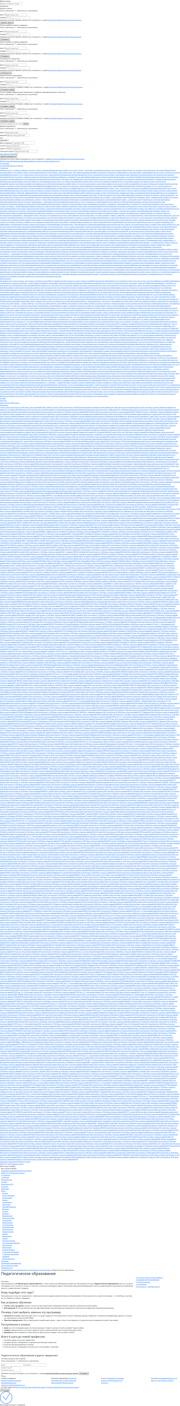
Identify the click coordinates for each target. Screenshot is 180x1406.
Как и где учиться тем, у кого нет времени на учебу (148, 281)
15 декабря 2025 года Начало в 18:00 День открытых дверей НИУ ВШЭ (45, 1076)
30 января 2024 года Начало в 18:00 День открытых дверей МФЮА (93, 706)
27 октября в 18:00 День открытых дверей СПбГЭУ (73, 547)
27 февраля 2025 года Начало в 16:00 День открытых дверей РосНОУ (97, 981)
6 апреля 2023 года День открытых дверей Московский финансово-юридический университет (123, 450)
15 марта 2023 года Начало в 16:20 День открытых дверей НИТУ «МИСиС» (115, 412)
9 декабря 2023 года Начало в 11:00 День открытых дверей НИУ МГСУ (63, 638)
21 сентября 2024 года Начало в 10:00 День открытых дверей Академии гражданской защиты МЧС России (67, 884)
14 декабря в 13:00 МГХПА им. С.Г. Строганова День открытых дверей (79, 649)
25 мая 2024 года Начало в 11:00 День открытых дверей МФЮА (91, 834)
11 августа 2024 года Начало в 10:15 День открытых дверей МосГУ (103, 875)
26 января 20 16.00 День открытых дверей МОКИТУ (64, 690)
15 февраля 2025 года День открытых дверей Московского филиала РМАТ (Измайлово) (35, 972)
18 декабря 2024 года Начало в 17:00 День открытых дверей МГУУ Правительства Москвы (63, 949)
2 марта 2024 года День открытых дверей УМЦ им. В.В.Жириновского (123, 742)
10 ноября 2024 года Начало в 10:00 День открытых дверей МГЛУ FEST (64, 916)
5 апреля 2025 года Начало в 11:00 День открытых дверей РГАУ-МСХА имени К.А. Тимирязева (109, 995)
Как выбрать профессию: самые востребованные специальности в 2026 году (101, 362)
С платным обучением (10, 1254)
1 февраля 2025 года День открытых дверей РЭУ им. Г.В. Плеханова (134, 963)
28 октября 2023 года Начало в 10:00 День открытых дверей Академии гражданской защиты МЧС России (107, 550)
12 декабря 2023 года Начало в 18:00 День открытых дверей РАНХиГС (79, 647)
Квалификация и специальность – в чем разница (64, 319)
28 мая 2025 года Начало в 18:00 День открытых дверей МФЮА (126, 1019)
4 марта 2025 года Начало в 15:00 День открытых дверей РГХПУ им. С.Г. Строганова (47, 983)
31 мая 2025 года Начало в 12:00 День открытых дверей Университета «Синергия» (119, 1022)
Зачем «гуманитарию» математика (45, 306)
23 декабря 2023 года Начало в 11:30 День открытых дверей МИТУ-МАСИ (99, 672)
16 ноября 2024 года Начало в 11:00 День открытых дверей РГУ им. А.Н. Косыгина (91, 925)
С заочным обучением (10, 1252)
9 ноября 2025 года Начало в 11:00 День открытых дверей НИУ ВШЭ (132, 1053)
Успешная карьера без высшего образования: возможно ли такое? (132, 364)
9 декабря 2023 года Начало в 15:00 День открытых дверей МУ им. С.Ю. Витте (31, 640)
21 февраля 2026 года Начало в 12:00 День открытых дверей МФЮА (28, 1096)
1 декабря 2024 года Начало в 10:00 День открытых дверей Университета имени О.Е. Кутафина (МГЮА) (50, 934)
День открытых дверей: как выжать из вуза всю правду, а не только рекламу (137, 297)
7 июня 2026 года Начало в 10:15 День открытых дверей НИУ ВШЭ (60, 1135)
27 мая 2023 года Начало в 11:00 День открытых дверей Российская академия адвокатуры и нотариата (114, 473)
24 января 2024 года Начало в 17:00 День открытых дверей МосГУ (37, 687)
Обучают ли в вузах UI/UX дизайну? (122, 360)
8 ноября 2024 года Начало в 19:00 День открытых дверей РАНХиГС (38, 913)
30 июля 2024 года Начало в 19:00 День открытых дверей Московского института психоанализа (106, 873)
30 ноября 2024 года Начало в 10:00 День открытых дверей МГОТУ (117, 931)
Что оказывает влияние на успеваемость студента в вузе (135, 236)
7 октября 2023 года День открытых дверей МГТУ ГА (138, 520)
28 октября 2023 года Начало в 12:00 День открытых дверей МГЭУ (152, 552)
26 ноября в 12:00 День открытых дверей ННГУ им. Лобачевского (41, 611)
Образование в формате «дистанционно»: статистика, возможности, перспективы (83, 236)
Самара (5, 1211)
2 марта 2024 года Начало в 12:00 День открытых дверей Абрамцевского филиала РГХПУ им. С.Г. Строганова (103, 744)
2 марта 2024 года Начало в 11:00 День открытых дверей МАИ (41, 744)
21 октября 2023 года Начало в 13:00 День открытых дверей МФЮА (62, 541)
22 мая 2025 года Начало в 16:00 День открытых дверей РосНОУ (113, 1015)
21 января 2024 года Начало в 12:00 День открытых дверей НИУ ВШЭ (57, 683)
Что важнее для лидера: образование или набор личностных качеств (87, 220)
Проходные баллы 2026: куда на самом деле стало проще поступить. (42, 297)
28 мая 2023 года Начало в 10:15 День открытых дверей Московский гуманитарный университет (83, 475)
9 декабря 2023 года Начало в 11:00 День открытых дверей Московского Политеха (70, 635)
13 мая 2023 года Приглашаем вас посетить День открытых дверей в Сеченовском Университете (50, 471)
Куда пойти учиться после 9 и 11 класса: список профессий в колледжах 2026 (106, 389)
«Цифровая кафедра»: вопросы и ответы (35, 206)
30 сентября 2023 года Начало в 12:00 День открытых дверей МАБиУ (94, 520)
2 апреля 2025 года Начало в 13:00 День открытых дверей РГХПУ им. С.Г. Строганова (63, 992)
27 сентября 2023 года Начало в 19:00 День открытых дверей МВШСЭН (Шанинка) (72, 516)
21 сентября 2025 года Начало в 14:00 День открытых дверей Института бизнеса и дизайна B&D (108, 1040)
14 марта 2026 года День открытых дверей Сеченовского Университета (95, 1101)
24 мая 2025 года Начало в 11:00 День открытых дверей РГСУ (31, 1017)
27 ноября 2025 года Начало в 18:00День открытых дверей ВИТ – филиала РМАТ (73, 1062)
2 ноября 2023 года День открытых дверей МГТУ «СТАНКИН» (148, 556)
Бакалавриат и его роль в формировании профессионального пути (91, 270)
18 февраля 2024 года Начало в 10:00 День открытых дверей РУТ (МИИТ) (77, 733)
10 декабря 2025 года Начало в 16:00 (140, 1069)
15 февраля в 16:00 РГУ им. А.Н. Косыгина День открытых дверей (70, 719)
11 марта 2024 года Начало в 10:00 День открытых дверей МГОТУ (91, 746)
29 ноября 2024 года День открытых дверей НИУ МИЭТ (152, 929)
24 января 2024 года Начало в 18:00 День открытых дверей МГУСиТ (85, 687)
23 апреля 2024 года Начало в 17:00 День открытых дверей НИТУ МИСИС (51, 807)
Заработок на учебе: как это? (112, 202)
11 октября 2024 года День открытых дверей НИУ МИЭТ (121, 895)
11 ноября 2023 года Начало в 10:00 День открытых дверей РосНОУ (86, 563)
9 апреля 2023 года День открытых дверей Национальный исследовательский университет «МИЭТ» (78, 455)
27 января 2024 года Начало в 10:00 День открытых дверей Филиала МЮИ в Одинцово (105, 692)
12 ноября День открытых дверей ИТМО (52, 577)
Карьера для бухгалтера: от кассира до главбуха (151, 326)
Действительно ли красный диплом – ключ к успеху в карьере (59, 227)
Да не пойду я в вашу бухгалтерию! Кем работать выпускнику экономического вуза (105, 315)
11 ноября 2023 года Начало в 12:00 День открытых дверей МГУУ (46, 570)
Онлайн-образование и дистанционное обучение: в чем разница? (44, 234)
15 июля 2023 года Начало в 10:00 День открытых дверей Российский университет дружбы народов (90, 498)
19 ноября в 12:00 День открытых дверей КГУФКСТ (92, 597)
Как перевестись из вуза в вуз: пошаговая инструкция (41, 276)
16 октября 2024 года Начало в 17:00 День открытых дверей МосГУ (52, 900)
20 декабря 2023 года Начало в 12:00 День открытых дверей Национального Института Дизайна (84, 665)
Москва (5, 1193)
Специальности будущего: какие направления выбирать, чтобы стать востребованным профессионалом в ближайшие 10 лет (63, 349)
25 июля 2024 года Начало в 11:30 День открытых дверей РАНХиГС (69, 870)
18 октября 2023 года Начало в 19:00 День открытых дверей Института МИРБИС (81, 536)
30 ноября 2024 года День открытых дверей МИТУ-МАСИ (72, 931)
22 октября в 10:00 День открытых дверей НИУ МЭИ (131, 543)
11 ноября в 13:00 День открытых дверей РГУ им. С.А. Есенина (150, 570)
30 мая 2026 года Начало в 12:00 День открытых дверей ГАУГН (155, 1130)
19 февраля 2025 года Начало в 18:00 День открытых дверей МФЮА (136, 974)
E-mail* (2, 146)
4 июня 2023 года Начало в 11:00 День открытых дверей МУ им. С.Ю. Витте (117, 480)
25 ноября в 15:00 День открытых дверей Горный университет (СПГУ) (101, 606)
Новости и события (16, 166)
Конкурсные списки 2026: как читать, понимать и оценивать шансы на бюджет (55, 380)
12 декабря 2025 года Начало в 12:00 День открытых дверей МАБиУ (113, 1071)
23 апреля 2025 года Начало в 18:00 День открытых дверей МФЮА (130, 1006)
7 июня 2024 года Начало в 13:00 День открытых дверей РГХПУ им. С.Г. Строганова (35, 846)
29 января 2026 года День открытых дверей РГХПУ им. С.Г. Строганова (36, 1089)
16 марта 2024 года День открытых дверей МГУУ (27, 751)
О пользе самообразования (19, 247)
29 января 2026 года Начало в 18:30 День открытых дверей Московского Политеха (92, 1089)
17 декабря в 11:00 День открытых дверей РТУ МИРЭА (157, 660)
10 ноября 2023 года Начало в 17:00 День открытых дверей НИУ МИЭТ (35, 563)
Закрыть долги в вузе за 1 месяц (55, 274)
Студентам (4, 168)
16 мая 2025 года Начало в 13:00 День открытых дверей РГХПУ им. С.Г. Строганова (81, 1010)
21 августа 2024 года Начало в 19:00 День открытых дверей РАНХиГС (56, 879)
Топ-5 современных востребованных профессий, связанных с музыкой (91, 328)
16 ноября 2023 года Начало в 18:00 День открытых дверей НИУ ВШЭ (30, 584)
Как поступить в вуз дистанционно (153, 308)
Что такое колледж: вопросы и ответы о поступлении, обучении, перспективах (74, 333)
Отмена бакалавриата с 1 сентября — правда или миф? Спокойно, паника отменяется (61, 383)
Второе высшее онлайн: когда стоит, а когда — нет (69, 170)
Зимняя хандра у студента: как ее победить (43, 238)
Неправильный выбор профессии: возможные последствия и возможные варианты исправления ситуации (78, 346)
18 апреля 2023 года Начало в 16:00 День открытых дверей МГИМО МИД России (138, 459)
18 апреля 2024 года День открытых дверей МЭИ (98, 798)
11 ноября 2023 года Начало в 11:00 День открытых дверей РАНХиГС (119, 568)
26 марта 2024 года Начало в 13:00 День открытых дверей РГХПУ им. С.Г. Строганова (59, 766)
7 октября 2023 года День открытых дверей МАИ (39, 523)
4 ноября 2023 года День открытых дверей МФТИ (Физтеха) (94, 559)
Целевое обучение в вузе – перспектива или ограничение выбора (78, 224)
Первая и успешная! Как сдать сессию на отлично (65, 211)
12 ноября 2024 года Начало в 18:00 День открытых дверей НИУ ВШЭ (149, 918)
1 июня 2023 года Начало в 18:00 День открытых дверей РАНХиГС (48, 477)
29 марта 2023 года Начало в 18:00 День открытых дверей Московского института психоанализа (100, 437)
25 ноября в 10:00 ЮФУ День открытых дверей (108, 604)
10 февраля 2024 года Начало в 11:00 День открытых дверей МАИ (124, 715)
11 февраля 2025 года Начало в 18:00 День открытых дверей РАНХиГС (57, 970)
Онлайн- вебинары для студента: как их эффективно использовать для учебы (90, 245)
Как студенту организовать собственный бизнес (43, 252)
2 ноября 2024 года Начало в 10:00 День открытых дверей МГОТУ (65, 911)
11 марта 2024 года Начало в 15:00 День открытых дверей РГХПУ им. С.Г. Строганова (146, 746)
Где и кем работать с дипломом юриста (94, 360)
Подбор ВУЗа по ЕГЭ (115, 1381)
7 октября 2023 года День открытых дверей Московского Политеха (81, 523)
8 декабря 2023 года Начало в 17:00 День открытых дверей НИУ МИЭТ (73, 633)
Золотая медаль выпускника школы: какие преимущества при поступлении (64, 337)
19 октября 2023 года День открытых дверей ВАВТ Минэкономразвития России (140, 536)
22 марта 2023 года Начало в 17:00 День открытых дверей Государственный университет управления (126, 423)
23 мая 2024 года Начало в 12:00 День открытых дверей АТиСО (74, 832)
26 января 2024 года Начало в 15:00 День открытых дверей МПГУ (107, 690)
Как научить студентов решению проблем (66, 249)
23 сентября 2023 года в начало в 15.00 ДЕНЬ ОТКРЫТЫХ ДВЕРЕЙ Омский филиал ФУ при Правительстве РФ (97, 507)
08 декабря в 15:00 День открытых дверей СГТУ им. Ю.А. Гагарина (123, 633)
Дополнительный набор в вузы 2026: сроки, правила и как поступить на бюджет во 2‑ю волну (37, 301)
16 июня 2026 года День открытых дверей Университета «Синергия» (76, 1141)
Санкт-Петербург (8, 1196)
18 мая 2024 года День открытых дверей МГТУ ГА (96, 827)
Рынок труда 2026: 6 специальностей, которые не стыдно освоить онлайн (65, 281)
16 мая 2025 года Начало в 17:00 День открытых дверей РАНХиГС (135, 1010)
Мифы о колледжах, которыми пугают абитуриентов (139, 306)
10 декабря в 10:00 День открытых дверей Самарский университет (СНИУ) (45, 645)
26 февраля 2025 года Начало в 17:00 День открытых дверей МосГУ (47, 981)
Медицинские (7, 1216)
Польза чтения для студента (125, 240)
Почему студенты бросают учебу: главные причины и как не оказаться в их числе (143, 220)
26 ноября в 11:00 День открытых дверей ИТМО (132, 608)
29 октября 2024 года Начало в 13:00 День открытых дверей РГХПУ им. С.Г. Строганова (117, 906)
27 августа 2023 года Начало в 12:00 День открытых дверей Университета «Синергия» (57, 502)
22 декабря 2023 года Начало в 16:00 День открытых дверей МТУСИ (48, 669)
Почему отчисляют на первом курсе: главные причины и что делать (137, 213)
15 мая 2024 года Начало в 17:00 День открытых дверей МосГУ (102, 825)
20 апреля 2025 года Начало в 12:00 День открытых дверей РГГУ (32, 1006)
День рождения (6, 143)
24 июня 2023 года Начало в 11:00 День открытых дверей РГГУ (68, 489)
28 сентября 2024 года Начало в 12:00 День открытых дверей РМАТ (136, 891)
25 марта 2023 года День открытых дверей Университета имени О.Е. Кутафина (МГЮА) (78, 432)
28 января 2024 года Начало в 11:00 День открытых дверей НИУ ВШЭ (63, 703)
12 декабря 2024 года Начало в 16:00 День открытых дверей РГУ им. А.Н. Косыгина (57, 943)
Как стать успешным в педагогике (40, 222)
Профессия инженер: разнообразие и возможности (111, 337)
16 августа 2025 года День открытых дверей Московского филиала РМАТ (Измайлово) (65, 1033)
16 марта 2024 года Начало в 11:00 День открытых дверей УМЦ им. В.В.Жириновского (108, 753)
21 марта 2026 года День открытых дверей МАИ (26, 1105)
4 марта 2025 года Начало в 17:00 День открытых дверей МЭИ (100, 983)
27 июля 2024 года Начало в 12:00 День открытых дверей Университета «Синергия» (40, 873)
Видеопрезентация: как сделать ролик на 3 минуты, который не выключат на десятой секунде (40, 191)
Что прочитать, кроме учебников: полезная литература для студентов (94, 186)
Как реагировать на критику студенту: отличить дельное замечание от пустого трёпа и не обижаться (112, 191)
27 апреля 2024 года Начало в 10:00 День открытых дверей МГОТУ (109, 816)
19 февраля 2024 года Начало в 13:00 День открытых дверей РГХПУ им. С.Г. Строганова (120, 735)
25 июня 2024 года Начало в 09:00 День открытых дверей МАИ (56, 859)
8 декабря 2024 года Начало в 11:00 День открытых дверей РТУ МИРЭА (135, 938)
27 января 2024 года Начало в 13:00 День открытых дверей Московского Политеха (103, 699)
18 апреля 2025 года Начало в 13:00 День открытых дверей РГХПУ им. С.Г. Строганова (34, 1004)
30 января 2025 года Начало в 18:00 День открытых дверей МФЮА (85, 963)
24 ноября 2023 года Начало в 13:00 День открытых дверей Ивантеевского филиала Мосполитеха (78, 602)
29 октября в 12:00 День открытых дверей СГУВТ (30, 556)
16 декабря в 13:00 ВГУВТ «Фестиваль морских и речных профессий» (143, 658)
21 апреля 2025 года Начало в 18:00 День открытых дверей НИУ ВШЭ (81, 1006)
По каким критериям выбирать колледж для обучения (131, 340)
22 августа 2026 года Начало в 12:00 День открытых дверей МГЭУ (54, 1159)
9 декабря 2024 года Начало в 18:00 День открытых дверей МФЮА (60, 940)
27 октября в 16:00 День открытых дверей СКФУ (37, 547)
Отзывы (3, 398)
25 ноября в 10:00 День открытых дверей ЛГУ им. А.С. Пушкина (148, 604)
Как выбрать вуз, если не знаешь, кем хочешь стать (19, 281)
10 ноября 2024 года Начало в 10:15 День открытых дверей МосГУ (114, 916)
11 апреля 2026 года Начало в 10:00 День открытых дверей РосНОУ (40, 1114)
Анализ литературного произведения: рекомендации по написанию (88, 200)
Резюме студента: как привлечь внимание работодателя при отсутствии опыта (57, 258)
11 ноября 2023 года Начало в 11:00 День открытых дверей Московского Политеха (142, 565)
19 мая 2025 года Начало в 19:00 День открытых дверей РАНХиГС (154, 1013)
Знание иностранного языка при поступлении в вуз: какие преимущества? (35, 371)
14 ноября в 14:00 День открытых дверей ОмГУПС (46, 581)
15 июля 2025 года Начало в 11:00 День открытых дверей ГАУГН (45, 1031)
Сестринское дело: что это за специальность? (134, 346)
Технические (7, 1220)
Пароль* (3, 149)
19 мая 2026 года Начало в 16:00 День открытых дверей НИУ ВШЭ (83, 1126)
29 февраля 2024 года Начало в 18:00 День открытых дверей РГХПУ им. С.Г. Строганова (66, 742)
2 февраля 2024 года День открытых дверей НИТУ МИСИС (138, 708)
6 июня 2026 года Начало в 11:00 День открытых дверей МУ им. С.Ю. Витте (40, 1139)
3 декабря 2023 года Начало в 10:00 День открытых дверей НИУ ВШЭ (57, 622)
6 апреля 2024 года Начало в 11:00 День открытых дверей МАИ (156, 778)
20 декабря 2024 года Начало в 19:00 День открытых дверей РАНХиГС (118, 952)
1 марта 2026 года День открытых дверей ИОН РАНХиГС (60, 1098)
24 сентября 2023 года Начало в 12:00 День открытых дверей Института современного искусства (105, 511)
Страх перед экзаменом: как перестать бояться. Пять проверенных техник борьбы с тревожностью (103, 308)
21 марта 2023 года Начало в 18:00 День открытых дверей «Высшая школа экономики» (121, 421)
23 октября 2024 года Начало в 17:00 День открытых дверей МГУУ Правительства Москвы (38, 904)
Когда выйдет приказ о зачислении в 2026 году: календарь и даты (106, 387)
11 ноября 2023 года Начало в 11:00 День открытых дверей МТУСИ (87, 565)
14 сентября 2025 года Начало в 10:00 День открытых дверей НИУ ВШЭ (40, 1037)
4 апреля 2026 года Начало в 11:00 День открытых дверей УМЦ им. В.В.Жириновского (40, 1110)
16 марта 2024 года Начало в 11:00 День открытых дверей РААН (132, 751)
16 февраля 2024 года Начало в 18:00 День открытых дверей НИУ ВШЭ (94, 721)
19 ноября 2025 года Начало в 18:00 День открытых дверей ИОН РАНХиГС (125, 1056)
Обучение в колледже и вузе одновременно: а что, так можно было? (77, 310)
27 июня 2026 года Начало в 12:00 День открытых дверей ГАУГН (146, 1146)
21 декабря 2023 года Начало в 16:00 (29, 667)
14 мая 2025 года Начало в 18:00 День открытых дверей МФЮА (28, 1010)
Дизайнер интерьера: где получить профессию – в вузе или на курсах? (108, 319)
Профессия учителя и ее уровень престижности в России (85, 374)
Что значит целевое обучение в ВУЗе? (132, 313)
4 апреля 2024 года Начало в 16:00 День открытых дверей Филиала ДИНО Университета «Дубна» (138, 773)
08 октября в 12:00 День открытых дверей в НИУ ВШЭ (31, 527)
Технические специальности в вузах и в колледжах (106, 344)
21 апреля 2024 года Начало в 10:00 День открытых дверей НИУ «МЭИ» (115, 805)
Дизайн (5, 1234)
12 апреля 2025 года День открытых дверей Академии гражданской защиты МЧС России (87, 999)
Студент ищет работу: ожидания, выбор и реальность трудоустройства (79, 222)
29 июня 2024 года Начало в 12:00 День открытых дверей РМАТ (78, 861)
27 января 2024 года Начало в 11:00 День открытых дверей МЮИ (128, 694)
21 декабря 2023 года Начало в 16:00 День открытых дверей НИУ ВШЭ (69, 667)
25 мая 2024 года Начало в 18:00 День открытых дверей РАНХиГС (64, 836)
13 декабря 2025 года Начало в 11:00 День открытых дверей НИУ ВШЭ (93, 1074)
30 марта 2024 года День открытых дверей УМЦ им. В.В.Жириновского (151, 766)
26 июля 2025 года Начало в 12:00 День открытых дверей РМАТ (153, 1031)
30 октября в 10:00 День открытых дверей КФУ (65, 556)
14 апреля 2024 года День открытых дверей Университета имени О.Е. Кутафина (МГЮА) (73, 796)
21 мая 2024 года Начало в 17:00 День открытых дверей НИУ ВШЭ (114, 830)
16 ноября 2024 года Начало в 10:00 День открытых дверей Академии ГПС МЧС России (96, 922)
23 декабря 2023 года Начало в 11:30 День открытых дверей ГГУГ (48, 672)
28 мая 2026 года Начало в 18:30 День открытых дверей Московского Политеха (103, 1130)
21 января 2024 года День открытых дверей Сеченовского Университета (85, 681)
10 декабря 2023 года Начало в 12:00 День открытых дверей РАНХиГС (94, 642)
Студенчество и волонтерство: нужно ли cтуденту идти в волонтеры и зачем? (77, 254)
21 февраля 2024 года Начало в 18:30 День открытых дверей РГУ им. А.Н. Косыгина (52, 737)
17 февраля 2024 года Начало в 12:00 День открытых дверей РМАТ (91, 730)
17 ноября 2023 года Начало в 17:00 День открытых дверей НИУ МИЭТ (138, 584)
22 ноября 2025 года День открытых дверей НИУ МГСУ (153, 1058)
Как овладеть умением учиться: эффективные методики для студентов (45, 229)
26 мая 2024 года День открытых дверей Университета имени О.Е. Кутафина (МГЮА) (119, 836)
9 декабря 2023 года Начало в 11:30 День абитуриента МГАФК (111, 638)
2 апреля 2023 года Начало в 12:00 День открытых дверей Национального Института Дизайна (128, 444)
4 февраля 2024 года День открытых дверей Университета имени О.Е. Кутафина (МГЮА (70, 710)
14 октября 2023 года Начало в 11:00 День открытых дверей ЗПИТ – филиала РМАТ (53, 534)
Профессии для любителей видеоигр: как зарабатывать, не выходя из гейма (40, 367)
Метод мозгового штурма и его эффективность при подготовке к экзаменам (122, 173)
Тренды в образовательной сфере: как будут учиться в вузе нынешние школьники (79, 267)
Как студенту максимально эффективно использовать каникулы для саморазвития (112, 227)
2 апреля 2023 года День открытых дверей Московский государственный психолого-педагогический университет (51, 444)
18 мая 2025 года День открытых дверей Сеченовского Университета (43, 1013)
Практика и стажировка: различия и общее (146, 249)
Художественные (8, 1250)
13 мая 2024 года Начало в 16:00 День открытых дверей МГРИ (47, 823)
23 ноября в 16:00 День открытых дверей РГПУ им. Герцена (141, 599)
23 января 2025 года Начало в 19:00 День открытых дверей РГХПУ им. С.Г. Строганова (134, 958)
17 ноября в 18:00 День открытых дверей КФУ (111, 586)
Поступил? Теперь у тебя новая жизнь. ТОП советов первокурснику (69, 173)
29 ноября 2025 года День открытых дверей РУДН (68, 1065)
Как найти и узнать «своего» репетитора (103, 313)
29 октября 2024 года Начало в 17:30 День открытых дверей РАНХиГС (68, 909)
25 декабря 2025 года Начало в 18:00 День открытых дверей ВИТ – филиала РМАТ (130, 1080)
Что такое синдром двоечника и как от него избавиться (105, 353)
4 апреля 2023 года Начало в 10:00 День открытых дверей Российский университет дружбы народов (72, 446)
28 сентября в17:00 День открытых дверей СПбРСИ (155, 516)
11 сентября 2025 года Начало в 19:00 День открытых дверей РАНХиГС (93, 1035)
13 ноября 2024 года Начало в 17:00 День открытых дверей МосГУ (88, 920)
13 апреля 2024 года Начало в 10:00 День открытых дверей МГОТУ (64, 794)
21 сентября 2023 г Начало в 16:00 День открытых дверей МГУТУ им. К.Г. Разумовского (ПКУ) (42, 543)
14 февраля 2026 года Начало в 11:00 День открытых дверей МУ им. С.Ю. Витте (106, 1094)
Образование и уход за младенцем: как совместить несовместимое (31, 290)
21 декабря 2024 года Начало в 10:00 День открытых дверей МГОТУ (34, 954)
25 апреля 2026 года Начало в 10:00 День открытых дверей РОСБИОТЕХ (117, 1119)
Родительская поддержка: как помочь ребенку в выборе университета (37, 355)
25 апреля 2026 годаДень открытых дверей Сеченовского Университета (64, 1119)
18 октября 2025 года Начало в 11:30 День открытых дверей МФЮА (38, 1047)
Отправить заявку (7, 90)
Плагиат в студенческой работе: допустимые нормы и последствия (28, 236)
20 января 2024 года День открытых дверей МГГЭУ (56, 676)
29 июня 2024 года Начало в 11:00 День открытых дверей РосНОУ (31, 861)
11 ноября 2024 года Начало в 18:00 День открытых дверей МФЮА (100, 918)
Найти (26, 124)
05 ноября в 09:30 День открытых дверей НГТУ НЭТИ (135, 559)
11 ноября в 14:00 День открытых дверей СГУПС (58, 572)
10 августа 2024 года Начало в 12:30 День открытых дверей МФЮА (54, 875)
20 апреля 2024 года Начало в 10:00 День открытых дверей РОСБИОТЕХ (70, 803)
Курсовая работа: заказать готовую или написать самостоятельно (147, 195)
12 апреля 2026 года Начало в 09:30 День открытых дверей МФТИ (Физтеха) (92, 1114)
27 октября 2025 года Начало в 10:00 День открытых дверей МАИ (124, 1049)
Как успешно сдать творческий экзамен (36, 340)
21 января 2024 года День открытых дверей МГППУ (40, 681)
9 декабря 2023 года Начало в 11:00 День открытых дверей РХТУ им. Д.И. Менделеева (132, 635)
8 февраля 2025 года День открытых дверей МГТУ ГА (62, 967)
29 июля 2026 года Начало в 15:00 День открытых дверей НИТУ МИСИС (102, 1155)
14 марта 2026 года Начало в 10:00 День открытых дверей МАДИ (145, 1101)
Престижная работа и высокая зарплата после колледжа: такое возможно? (108, 331)
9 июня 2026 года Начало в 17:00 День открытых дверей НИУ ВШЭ (108, 1135)
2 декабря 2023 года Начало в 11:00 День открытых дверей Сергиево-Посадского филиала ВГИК (67, 617)
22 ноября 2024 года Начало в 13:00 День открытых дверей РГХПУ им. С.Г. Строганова (100, 929)
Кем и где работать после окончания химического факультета (91, 367)
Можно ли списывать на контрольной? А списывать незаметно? (113, 324)
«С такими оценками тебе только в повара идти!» (57, 315)
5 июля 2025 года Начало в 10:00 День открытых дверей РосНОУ (68, 1028)
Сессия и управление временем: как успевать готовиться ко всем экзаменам (138, 267)
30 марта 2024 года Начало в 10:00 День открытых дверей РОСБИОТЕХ (94, 769)
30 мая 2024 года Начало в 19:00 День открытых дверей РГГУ (40, 841)
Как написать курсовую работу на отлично (100, 231)
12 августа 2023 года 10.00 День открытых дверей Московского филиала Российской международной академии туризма (100, 500)
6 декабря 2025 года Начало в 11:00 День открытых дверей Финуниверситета (98, 1069)
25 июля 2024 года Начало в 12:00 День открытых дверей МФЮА (117, 870)
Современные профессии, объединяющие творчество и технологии (111, 358)
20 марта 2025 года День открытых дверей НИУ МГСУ (127, 990)
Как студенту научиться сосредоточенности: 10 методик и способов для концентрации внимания (40, 243)
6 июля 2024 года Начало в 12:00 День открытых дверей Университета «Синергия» (47, 864)
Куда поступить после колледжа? (115, 310)
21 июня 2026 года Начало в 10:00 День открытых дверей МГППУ (88, 1144)
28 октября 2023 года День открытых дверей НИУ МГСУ (48, 550)
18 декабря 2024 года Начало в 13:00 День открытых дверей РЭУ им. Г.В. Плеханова (108, 947)
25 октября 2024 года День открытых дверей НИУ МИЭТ (140, 904)
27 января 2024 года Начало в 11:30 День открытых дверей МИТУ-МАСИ (47, 696)
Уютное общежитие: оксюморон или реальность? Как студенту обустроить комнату (133, 206)
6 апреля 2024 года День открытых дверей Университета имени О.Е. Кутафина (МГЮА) (89, 776)
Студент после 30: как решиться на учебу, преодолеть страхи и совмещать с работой (86, 256)
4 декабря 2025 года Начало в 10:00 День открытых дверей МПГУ (111, 1067)
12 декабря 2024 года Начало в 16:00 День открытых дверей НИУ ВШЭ (113, 943)
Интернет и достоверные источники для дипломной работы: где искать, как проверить (48, 179)
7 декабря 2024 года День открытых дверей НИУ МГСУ (41, 938)
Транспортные (7, 1229)
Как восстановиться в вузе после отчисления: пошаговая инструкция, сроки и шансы (75, 272)
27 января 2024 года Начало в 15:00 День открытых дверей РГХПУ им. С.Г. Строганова (56, 701)
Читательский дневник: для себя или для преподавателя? (28, 204)
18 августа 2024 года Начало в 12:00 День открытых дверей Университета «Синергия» (108, 877)
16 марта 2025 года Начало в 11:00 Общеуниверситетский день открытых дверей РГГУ (90, 988)
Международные (8, 1259)
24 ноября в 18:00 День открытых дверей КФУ (39, 604)
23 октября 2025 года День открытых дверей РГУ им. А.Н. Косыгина (138, 1047)
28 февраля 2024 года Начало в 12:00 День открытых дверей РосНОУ (45, 739)
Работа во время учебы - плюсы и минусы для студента (106, 258)
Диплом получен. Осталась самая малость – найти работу (32, 202)
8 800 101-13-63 (5, 1164)
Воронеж (5, 1209)
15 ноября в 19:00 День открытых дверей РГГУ (117, 581)
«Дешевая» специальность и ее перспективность (73, 326)
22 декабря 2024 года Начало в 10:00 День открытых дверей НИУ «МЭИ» (43, 956)
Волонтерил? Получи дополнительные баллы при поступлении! (64, 313)
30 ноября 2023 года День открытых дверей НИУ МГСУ (53, 613)
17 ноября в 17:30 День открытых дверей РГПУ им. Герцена (73, 586)
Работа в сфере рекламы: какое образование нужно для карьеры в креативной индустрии (106, 376)
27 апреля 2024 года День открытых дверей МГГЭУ (115, 814)
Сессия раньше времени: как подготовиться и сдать (24, 182)
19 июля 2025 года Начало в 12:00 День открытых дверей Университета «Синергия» (99, 1031)
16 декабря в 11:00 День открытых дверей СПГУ (29, 658)
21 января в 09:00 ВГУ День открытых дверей (29, 685)
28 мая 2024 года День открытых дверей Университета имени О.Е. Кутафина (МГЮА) (49, 839)
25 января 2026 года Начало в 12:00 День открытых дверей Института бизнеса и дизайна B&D (103, 1087)
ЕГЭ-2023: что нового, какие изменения (148, 319)
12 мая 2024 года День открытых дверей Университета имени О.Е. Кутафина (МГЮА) (67, 821)
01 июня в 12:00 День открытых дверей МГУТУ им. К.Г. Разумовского (135, 841)
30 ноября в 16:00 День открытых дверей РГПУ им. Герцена (95, 613)
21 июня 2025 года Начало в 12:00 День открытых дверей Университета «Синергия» (143, 1026)
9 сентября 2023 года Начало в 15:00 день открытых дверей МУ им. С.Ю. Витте (83, 505)
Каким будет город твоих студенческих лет (22, 209)
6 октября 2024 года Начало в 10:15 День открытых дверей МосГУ (136, 893)
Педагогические (8, 1218)
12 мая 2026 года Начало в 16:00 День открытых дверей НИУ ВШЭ (135, 1121)
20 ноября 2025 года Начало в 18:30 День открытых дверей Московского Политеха (51, 1058)
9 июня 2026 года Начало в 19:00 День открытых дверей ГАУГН (28, 1141)
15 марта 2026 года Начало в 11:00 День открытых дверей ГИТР (60, 1103)
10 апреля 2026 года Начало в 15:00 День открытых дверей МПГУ (104, 1112)
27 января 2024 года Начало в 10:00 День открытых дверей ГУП (81, 694)
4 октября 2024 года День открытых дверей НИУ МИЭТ (54, 893)
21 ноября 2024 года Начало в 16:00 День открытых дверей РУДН (121, 927)
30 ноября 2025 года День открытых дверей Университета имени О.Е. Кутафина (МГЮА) (118, 1065)
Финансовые (7, 1248)
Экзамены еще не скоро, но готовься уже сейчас (61, 182)
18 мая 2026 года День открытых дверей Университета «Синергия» (34, 1126)
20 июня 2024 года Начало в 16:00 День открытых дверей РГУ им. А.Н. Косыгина (70, 857)
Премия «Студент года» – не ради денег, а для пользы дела (123, 188)
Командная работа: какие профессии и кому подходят (23, 261)
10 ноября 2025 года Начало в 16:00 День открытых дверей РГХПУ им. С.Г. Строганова (66, 1056)
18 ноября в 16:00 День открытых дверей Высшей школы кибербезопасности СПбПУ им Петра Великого (72, 595)
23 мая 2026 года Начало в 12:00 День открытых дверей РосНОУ (129, 1128)
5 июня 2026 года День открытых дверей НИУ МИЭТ (118, 1137)
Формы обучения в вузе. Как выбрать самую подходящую (119, 290)
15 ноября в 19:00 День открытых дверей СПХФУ (82, 581)
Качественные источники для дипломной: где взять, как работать (111, 177)
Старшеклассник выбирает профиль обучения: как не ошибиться (66, 324)
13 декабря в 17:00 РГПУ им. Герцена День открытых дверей (32, 649)
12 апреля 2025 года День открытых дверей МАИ (138, 999)
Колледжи (7, 161)
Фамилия (3, 135)
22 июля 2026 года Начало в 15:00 (137, 1153)
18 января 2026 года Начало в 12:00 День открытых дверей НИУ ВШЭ (106, 1085)
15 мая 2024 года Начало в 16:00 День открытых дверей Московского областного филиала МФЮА (43, 825)
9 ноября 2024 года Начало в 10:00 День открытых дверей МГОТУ (87, 913)
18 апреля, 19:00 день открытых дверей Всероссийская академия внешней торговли (78, 459)
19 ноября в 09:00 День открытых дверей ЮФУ (128, 595)
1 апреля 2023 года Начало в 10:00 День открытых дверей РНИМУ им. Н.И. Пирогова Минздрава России (60, 441)
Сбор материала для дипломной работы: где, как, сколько (77, 175)
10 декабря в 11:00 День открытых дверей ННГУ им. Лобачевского (29, 647)
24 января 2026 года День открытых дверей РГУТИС (151, 1085)
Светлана (3, 401)
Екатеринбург (7, 1198)
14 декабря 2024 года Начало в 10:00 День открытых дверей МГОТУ (29, 945)
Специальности (54, 161)
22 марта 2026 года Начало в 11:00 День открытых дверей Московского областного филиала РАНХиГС (137, 1105)
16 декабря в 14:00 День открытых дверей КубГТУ (82, 660)
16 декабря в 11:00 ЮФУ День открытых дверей (100, 658)
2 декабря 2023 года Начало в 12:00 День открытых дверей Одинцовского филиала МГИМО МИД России (74, 620)
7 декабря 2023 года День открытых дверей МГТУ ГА (47, 631)
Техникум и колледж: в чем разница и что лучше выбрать (87, 396)
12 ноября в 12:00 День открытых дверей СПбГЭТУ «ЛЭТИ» (156, 577)
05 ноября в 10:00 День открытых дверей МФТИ (26, 561)
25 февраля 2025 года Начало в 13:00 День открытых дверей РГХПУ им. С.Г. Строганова (112, 979)
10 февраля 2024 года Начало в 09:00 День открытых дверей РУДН (26, 715)
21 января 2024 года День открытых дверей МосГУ (130, 681)
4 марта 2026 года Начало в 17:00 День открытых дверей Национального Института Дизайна (115, 1098)
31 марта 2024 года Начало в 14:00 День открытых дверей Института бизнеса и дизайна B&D (93, 771)
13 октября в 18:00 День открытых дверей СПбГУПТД (82, 529)
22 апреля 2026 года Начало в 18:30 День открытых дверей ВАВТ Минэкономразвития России (91, 1117)
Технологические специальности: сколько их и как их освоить (132, 349)
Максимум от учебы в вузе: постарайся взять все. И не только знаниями (75, 188)
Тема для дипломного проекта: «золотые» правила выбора (81, 218)
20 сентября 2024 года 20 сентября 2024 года (78, 882)
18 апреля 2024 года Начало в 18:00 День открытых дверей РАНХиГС (141, 798)
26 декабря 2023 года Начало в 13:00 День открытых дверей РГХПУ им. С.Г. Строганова (38, 674)
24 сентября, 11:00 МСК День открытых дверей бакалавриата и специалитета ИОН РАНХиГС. (72, 514)
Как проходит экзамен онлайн (77, 288)
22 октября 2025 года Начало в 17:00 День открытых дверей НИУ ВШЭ (88, 1047)
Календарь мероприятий (9, 1162)
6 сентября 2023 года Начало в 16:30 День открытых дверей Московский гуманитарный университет (126, 502)
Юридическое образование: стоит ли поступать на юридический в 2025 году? (35, 374)
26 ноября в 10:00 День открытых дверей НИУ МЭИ (53, 608)
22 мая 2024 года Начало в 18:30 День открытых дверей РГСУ (28, 832)
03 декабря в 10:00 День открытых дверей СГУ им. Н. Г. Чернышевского (147, 624)
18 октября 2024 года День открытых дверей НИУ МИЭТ (146, 900)
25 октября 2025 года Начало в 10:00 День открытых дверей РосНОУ (75, 1049)
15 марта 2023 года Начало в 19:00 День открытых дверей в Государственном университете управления (63, 414)
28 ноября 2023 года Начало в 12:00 (78, 611)
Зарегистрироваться (8, 156)
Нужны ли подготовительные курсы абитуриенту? (45, 353)
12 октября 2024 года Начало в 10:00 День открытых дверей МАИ (43, 897)
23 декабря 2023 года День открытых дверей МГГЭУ (137, 669)
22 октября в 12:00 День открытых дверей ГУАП (32, 545)
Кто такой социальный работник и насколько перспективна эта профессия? (34, 364)
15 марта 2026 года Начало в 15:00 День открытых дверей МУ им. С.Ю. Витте (111, 1103)
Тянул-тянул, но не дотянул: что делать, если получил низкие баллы (135, 322)
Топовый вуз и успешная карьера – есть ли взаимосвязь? (69, 317)
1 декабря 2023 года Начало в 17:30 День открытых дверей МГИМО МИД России (105, 615)
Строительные (7, 1225)
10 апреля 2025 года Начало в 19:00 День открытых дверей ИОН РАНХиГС (144, 997)
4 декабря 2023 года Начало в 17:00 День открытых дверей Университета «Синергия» (124, 629)
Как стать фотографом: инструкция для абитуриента (29, 342)
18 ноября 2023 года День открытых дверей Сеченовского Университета (57, 590)
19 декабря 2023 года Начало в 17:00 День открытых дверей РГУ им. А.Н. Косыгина (99, 663)
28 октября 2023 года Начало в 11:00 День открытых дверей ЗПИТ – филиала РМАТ (47, 552)
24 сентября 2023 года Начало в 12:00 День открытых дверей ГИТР (45, 511)
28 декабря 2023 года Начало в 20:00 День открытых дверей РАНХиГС (95, 674)
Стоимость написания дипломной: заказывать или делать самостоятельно (66, 209)
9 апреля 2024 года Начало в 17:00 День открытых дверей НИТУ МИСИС (109, 787)
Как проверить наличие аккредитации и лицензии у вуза (88, 297)
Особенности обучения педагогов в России (77, 252)
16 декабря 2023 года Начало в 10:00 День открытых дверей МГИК (96, 654)
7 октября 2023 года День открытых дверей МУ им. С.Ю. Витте (129, 523)
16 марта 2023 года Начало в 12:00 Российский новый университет (126, 414)
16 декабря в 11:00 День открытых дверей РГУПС (65, 658)
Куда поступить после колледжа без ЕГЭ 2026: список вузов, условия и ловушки (47, 378)
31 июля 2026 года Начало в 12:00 (141, 1155)
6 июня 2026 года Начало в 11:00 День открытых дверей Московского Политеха (97, 1139)
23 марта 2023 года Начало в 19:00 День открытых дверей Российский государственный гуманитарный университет (76, 428)
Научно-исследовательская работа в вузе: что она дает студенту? (110, 261)
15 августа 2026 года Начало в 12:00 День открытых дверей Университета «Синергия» (116, 1157)
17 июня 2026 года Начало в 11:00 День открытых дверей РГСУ (124, 1141)
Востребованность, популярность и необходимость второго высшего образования (79, 263)
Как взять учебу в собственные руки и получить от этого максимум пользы (130, 218)
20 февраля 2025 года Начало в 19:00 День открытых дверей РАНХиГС (73, 977)
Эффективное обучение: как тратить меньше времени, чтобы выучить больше (147, 256)
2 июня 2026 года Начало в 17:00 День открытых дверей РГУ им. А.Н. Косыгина (73, 1132)
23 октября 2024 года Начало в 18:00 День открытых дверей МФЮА (95, 904)
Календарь (4, 405)
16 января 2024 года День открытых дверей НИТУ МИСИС (96, 676)
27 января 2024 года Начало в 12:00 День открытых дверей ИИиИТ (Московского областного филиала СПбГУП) (114, 696)
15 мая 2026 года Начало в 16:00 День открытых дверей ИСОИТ (132, 1123)
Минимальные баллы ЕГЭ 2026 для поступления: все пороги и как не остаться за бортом (108, 378)
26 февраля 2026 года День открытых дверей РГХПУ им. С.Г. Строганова (131, 1096)
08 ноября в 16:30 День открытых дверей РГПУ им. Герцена (65, 561)
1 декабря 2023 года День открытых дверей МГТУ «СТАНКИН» (139, 613)
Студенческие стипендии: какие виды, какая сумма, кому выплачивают (76, 206)
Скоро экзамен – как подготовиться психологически (146, 310)
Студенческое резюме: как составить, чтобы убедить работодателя (108, 197)
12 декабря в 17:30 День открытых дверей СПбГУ (122, 647)
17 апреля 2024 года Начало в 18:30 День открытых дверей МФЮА (55, 798)
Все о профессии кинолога (17, 353)
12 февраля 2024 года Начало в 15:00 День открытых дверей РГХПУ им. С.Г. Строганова (99, 717)
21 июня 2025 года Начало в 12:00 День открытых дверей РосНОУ (37, 1026)
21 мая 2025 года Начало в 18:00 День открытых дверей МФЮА (67, 1015)
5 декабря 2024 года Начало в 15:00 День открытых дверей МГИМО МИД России (127, 936)
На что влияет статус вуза (26, 337)
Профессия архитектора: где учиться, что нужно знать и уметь (126, 333)
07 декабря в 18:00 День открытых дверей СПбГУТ (29, 633)
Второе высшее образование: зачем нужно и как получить (33, 256)
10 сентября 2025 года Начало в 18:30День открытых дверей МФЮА (42, 1035)
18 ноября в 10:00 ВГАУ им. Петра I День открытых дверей (74, 588)
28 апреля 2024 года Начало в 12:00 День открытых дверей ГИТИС (77, 818)
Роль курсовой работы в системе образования (85, 234)
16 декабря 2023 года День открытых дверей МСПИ (53, 654)
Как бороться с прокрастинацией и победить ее (44, 292)
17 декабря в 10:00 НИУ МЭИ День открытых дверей (119, 660)
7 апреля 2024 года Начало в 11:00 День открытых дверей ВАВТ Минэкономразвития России (83, 782)
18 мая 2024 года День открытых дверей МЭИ (61, 827)
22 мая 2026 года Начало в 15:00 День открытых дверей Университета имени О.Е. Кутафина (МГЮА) (68, 1128)
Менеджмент (7, 1236)
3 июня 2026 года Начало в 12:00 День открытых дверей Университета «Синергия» (132, 1132)
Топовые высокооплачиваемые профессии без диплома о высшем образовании (81, 340)
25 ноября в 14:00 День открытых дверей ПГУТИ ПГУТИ (147, 606)
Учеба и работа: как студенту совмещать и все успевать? (77, 290)
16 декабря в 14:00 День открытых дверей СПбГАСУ (45, 660)
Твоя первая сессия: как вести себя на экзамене (120, 184)
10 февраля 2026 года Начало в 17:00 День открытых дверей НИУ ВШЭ (73, 1092)
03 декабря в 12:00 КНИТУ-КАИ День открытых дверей (140, 626)
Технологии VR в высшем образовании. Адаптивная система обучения (57, 197)
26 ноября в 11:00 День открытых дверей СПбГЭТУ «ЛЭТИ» (93, 608)
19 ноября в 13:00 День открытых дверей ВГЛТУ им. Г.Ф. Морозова (135, 597)
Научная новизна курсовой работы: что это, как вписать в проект (78, 202)
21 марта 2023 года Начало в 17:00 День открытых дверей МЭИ (66, 421)
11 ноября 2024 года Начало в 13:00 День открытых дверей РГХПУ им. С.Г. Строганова (44, 918)
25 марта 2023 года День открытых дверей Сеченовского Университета (84, 430)
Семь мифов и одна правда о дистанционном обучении (41, 220)
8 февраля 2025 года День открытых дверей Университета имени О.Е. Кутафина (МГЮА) (114, 967)
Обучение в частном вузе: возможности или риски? (139, 351)
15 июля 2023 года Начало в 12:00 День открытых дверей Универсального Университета (108, 493)
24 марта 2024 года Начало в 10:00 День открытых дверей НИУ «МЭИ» (71, 764)
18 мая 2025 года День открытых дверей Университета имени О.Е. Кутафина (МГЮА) (99, 1013)
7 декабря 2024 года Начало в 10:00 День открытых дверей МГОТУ (85, 938)
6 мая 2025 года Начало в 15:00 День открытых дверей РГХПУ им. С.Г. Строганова (70, 1008)
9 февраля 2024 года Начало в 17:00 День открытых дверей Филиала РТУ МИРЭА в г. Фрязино (60, 712)
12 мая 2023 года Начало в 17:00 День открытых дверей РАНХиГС (94, 468)
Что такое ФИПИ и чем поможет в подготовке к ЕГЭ (73, 304)
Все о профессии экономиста (74, 353)
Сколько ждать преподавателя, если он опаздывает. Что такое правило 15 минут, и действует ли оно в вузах (96, 215)
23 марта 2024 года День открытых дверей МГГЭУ (131, 760)
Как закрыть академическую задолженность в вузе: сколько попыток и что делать (137, 272)
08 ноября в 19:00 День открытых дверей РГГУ (139, 561)
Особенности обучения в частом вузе (133, 245)
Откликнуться (6, 73)
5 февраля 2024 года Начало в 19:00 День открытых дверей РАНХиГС (127, 710)
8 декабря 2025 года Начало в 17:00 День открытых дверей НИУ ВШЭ (75, 1080)
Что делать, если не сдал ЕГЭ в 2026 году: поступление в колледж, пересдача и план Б (47, 389)
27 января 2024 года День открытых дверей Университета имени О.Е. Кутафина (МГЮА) (41, 692)
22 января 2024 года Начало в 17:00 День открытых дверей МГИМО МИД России (109, 685)
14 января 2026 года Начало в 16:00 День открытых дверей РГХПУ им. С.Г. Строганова (79, 1083)
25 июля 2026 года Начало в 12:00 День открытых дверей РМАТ (53, 1155)
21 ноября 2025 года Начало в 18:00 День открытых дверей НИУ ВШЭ (107, 1058)
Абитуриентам (5, 279)
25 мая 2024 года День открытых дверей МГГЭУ (51, 834)
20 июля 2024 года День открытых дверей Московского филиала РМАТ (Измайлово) (74, 868)
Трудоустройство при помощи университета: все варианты (29, 249)
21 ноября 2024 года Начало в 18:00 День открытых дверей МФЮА (44, 929)
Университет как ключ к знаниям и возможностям (154, 331)
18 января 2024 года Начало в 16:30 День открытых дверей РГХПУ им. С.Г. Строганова (88, 678)
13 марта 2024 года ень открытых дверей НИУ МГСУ (52, 748)
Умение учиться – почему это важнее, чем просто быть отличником (25, 170)
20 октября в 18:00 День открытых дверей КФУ (55, 538)
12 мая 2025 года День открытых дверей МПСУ (117, 1008)
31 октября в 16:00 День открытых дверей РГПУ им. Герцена (104, 556)
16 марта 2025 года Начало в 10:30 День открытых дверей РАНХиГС (34, 988)
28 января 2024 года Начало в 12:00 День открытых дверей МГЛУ (112, 703)
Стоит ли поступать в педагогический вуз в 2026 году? (28, 317)
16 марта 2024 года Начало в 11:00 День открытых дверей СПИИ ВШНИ (51, 753)
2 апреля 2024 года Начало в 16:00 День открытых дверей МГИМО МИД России (38, 773)
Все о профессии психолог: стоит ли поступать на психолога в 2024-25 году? (106, 369)
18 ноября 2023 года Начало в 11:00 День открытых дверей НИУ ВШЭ (51, 593)
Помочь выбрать (156, 1278)
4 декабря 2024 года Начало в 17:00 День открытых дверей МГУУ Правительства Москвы (65, 936)
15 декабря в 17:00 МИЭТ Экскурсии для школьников (117, 651)
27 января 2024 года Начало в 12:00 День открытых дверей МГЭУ (49, 699)
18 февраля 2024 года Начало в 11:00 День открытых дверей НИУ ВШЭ (63, 735)
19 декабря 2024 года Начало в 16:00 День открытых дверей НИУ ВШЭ (122, 949)
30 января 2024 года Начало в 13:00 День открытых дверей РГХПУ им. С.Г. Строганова (37, 706)
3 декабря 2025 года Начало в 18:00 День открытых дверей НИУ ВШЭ (61, 1067)
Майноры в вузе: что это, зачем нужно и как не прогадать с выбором (30, 175)
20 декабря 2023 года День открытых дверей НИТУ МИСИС (27, 665)
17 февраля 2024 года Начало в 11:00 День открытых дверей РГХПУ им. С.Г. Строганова (35, 730)
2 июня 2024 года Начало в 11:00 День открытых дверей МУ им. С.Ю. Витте (53, 843)
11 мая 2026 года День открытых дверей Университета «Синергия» (86, 1121)
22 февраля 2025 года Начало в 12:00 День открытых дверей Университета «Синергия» (48, 979)
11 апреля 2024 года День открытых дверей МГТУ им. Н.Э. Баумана (71, 791)
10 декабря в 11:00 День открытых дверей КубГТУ (130, 645)
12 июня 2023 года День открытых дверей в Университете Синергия (83, 484)
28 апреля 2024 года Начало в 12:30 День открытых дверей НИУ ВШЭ (127, 818)
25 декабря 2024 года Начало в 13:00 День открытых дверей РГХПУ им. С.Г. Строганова (101, 956)
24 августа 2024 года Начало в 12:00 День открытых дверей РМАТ (105, 879)
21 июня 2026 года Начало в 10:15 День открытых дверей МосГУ (135, 1144)
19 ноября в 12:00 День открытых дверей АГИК (57, 597)
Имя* (2, 15)
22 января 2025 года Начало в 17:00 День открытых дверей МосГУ (79, 958)
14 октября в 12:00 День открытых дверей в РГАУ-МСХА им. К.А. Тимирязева (136, 532)
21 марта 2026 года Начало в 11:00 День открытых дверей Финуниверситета (72, 1105)
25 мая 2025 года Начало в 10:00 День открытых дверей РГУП (76, 1017)
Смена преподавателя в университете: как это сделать (48, 186)
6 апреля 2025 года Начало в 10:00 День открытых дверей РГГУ (46, 997)
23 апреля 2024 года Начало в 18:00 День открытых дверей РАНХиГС (103, 807)
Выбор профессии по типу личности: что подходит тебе (55, 285)
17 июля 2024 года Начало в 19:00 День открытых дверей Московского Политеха (100, 866)
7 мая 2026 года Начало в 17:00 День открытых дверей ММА (40, 1121)
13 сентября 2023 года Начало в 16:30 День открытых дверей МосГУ (38, 529)
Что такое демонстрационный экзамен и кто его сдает (46, 308)
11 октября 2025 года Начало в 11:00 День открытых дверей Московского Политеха (120, 1044)
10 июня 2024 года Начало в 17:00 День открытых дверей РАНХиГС (109, 848)
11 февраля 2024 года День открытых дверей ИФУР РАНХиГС (45, 717)
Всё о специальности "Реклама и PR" (37, 360)
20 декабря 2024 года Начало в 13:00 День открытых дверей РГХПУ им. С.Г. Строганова (61, 952)
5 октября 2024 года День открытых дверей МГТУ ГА (93, 893)
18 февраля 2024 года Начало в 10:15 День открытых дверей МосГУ (129, 733)
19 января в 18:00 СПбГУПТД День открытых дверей (139, 678)
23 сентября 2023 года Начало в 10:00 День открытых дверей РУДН (58, 509)
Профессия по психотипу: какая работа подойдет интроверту (89, 213)
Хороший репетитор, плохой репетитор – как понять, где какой (94, 301)
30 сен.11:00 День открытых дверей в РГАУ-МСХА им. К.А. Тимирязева (86, 518)
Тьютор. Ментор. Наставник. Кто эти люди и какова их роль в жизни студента (137, 229)
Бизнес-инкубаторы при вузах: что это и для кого (48, 213)
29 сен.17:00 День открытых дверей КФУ (46, 518)
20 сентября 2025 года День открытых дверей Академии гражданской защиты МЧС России (39, 1040)
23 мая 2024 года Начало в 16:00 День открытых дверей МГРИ (119, 832)
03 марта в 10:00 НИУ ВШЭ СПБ (23, 746)
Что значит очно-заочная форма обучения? (22, 315)
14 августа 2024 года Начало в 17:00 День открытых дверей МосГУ (52, 877)
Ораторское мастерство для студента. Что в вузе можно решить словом (129, 224)
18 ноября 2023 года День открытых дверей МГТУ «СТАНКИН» (118, 588)
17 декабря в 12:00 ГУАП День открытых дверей (52, 663)
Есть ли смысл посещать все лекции (151, 184)
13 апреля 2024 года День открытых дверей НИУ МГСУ (152, 791)
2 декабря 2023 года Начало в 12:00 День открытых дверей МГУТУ (136, 620)
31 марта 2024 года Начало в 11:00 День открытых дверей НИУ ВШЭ (34, 771)
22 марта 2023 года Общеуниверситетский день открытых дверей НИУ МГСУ (61, 423)
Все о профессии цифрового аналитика (65, 360)
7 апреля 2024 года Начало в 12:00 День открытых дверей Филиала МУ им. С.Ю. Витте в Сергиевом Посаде (79, 785)
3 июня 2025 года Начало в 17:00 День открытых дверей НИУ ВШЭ (56, 1024)
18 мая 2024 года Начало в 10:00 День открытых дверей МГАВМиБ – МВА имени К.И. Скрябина (55, 830)
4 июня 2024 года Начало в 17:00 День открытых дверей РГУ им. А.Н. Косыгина (109, 843)
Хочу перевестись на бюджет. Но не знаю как (70, 177)
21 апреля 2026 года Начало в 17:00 (44, 1117)
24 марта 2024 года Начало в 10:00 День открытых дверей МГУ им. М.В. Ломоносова (127, 764)
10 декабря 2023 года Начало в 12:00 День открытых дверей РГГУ (45, 642)
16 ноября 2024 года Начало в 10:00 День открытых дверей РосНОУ (152, 922)
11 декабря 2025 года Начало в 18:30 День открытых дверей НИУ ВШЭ (63, 1071)
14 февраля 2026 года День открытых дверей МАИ (58, 1094)
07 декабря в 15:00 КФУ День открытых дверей (133, 631)
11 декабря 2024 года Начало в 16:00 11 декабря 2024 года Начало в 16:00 (111, 940)
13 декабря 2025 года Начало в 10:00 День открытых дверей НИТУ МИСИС (41, 1074)
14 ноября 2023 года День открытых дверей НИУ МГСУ (66, 579)
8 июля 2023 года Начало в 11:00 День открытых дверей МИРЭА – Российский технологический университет (45, 495)
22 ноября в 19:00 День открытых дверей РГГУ (103, 599)
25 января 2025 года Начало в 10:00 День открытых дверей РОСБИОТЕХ (62, 961)
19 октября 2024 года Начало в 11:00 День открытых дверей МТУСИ (61, 902)
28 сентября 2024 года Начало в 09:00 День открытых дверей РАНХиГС (121, 888)
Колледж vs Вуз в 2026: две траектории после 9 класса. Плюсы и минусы (34, 394)
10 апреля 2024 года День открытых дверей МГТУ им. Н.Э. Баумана (31, 789)
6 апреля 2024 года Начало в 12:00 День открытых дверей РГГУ (152, 780)
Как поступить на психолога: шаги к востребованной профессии (49, 376)
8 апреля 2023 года (88, 453)
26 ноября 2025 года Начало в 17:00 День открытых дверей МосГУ (126, 1060)
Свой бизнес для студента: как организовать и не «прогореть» (36, 218)
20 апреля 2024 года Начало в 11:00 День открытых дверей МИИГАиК (121, 803)
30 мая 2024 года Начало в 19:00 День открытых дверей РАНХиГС (86, 841)
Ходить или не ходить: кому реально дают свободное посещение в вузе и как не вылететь (132, 175)
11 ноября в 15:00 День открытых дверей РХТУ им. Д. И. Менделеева (101, 572)
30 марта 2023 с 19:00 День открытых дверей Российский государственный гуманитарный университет (74, 439)
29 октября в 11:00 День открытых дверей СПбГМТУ (88, 554)
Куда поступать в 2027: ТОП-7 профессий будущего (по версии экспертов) (39, 396)
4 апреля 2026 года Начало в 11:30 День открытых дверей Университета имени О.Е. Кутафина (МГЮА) (109, 1110)
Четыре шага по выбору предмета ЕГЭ (24, 346)
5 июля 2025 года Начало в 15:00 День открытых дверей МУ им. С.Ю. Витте (119, 1028)
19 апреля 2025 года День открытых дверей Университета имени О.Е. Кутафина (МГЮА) (98, 1004)
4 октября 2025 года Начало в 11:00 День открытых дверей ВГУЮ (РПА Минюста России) (73, 1042)
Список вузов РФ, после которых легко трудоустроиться (136, 231)
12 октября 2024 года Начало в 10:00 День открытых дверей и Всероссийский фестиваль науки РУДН (104, 897)
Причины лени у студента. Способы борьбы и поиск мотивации (72, 204)
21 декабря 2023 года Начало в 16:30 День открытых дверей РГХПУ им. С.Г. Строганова (126, 667)
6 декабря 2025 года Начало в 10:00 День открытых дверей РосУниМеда (149, 1078)
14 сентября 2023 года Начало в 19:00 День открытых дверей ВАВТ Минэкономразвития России (137, 529)
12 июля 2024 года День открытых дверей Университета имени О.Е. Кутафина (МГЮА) (108, 864)
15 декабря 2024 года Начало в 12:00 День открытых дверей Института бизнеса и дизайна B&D (138, 945)
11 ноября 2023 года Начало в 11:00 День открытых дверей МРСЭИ (69, 568)
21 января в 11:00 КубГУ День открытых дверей (63, 685)
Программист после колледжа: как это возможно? (92, 322)
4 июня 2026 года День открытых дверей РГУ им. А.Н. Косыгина (26, 1137)
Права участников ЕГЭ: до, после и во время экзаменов (141, 335)
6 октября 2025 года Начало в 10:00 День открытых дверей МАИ (129, 1042)
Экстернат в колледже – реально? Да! (134, 283)
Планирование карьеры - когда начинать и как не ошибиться (85, 364)
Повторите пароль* (7, 151)
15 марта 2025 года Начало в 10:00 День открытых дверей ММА (112, 986)
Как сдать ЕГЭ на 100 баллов (71, 335)
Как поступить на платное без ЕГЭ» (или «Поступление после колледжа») (103, 285)
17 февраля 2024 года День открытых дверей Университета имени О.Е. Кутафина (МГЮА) (76, 724)
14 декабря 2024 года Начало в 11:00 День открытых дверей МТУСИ (78, 945)
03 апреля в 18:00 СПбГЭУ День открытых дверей (85, 773)
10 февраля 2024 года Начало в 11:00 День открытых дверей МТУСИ (75, 715)
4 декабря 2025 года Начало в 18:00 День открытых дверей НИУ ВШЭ (35, 1078)
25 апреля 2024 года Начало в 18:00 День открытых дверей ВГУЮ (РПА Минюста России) (39, 812)
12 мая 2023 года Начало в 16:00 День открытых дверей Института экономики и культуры (37, 468)
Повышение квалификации (21, 161)
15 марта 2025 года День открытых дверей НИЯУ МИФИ (68, 986)
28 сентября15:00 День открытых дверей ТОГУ (120, 516)
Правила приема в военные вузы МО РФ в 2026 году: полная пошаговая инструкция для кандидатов (45, 387)
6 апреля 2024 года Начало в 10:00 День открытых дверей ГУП (64, 778)
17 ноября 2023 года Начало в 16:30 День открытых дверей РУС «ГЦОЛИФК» (84, 584)
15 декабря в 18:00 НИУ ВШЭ (146, 651)
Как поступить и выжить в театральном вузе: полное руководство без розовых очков (123, 304)
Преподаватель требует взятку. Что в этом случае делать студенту (78, 184)
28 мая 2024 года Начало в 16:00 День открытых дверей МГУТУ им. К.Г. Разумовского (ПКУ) (113, 839)
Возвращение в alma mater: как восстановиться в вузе (28, 188)
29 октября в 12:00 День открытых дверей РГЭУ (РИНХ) (127, 554)
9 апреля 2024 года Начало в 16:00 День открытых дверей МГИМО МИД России (53, 787)
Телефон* (3, 18)
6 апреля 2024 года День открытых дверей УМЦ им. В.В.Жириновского (146, 776)
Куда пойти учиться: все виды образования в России (26, 319)
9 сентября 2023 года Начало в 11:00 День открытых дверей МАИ (124, 527)
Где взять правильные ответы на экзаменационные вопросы (134, 193)
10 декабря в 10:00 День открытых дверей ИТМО (137, 642)
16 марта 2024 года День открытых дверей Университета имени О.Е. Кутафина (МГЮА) (77, 751)
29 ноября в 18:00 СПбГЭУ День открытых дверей (160, 611)
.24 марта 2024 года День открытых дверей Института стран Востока (133, 762)
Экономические (8, 1227)
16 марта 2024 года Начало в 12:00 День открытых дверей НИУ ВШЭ (68, 755)
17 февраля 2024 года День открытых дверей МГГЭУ (139, 721)
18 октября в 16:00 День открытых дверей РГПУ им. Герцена (30, 536)
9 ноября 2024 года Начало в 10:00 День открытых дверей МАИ (134, 913)
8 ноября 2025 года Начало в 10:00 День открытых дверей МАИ (133, 1051)
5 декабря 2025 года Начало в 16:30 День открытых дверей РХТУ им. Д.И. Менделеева (39, 1069)
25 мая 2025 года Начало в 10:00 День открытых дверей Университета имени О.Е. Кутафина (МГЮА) (135, 1017)
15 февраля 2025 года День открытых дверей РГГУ (85, 972)
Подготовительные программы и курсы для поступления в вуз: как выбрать (135, 355)
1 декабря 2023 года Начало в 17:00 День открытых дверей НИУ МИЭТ (50, 615)
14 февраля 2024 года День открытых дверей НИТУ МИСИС (25, 719)
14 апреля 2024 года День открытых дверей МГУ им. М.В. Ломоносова (130, 796)
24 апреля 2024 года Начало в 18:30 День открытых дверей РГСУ (51, 809)
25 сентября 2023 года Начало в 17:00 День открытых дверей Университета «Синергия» (138, 514)
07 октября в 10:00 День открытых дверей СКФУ (29, 525)
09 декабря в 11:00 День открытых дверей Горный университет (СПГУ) (138, 640)
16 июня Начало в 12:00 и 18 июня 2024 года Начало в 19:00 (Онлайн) (33, 855)
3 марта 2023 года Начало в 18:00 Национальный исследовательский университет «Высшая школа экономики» (94, 407)
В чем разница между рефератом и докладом (43, 195)
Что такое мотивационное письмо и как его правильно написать (100, 243)
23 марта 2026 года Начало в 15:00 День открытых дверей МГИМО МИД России (77, 1107)
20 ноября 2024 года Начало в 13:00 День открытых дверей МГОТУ (73, 927)
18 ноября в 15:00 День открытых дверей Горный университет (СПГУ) (149, 593)
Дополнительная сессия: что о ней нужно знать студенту (94, 240)
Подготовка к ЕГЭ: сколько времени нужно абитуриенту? (127, 374)
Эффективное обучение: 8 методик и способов (48, 328)
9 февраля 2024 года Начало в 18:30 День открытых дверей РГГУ (118, 712)
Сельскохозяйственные (11, 1243)
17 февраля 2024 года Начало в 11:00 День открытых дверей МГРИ (139, 726)
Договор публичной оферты (35, 1387)
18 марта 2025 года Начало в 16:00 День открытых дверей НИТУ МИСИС (35, 990)
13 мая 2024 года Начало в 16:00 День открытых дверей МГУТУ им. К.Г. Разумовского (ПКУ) (103, 823)
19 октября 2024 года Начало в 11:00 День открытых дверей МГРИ (110, 902)
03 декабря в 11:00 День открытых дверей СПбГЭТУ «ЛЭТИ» (99, 626)
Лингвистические (8, 1241)
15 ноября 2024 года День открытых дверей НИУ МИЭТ (44, 922)
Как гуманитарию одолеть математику (48, 245)
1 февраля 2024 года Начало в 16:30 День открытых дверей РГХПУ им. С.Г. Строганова (85, 708)
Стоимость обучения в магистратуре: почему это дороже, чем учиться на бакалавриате (61, 247)
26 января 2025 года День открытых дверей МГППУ (107, 961)
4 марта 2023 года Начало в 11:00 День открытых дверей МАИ (65, 412)
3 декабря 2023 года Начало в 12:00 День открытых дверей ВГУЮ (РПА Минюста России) (37, 624)
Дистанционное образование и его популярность (111, 281)
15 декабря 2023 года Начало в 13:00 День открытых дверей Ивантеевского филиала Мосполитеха (141, 649)
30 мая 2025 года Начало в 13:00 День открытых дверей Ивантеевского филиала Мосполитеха (54, 1022)
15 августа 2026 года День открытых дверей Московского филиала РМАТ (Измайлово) (53, 1157)
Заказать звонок (7, 23)
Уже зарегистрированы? (9, 154)
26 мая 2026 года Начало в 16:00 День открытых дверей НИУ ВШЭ (50, 1130)
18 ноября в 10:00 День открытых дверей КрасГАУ (35, 588)
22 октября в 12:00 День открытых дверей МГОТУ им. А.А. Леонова (73, 545)
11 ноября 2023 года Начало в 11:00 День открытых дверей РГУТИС (38, 565)
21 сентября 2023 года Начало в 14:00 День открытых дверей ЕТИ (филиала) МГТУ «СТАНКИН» (117, 509)
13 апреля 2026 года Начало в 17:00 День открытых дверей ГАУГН (144, 1114)
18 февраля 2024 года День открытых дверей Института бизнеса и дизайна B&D (145, 730)
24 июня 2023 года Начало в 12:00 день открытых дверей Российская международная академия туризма (129, 489)
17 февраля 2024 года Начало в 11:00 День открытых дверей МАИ (107, 728)
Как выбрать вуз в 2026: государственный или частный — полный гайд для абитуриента (49, 331)
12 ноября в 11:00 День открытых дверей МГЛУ (118, 577)
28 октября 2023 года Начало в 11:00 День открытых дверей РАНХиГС (102, 552)
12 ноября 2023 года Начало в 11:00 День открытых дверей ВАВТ (141, 575)
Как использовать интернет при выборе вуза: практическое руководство (90, 371)
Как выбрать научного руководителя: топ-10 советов (113, 209)
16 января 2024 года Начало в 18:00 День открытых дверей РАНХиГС (142, 676)
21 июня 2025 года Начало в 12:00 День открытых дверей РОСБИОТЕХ (86, 1026)
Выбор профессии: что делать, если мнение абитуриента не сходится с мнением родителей (39, 362)
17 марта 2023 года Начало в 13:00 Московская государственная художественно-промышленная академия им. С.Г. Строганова (95, 419)
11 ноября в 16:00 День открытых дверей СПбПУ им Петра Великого (151, 572)
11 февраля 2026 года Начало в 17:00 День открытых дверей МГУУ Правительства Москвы (132, 1092)
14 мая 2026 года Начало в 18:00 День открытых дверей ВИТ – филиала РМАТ (80, 1123)
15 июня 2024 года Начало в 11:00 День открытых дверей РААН (143, 850)
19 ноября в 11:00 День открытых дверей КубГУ (22, 597)
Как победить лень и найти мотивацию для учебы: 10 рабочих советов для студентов (91, 195)
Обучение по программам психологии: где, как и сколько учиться (62, 358)
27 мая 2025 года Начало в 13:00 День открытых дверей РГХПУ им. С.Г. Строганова (73, 1019)
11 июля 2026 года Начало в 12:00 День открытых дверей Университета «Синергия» (94, 1153)
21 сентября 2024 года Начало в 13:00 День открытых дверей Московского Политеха (137, 884)
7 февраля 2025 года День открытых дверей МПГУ (24, 967)
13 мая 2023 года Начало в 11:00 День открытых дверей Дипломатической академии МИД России (41, 473)
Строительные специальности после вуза (61, 351)
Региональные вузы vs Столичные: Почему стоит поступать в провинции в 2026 (100, 392)
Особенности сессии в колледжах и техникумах (61, 369)
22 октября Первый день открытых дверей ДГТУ (104, 541)
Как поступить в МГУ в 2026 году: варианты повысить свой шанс (141, 301)
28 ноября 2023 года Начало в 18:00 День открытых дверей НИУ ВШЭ (116, 611)
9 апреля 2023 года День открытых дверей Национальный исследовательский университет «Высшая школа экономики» (64, 457)
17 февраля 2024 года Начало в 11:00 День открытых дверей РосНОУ (57, 728)
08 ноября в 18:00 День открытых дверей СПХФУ (104, 561)
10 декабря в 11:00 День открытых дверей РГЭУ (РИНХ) (92, 645)
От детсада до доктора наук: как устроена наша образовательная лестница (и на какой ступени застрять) (89, 299)
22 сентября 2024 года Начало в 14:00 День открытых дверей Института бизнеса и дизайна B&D (75, 886)
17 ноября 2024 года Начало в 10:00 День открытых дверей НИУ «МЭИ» (147, 925)
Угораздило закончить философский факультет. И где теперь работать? (89, 292)
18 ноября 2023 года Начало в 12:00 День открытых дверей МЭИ (100, 593)
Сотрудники (4, 166)
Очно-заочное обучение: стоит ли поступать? (136, 342)
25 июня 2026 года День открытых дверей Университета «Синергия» (51, 1146)
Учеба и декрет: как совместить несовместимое (150, 209)
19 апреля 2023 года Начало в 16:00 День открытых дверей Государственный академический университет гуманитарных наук (123, 462)
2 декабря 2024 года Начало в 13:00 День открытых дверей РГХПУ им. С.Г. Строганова (119, 934)
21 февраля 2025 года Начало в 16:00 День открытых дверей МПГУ (123, 977)
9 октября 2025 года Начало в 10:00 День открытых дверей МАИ (66, 1044)
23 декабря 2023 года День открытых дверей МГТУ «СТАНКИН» (95, 669)
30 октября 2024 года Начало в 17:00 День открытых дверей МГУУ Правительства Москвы (126, 909)
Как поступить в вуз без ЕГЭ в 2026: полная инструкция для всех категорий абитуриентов (38, 392)
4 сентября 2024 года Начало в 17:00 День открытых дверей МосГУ (37, 882)
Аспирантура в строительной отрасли (48, 265)
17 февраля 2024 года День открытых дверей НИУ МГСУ (129, 724)
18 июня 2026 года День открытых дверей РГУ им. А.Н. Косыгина (40, 1144)
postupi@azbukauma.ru (167, 1378)
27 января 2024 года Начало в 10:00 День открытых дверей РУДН (34, 694)
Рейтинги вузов (24, 1162)
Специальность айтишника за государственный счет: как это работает (140, 294)
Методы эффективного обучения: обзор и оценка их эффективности (139, 367)
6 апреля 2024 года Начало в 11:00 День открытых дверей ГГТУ (110, 778)
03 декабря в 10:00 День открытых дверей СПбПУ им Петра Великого (95, 624)
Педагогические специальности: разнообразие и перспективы (96, 342)
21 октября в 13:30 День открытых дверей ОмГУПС (137, 538)
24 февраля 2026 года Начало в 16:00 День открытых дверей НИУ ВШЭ (79, 1096)
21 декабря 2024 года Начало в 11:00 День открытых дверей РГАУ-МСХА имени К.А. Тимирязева (93, 954)
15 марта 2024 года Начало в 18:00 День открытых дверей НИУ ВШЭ (96, 748)
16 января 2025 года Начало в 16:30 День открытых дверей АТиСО (30, 958)
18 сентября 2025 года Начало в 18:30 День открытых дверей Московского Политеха (97, 1037)
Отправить (5, 39)
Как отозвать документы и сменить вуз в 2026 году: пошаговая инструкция (120, 383)
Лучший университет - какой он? (61, 342)
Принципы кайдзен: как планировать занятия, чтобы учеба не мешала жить (35, 200)
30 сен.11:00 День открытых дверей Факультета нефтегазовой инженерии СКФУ (141, 518)
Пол (1, 138)
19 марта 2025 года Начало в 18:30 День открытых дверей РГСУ (84, 990)
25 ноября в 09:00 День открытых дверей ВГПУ (73, 604)
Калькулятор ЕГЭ (6, 403)
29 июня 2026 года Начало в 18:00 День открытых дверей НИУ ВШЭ (109, 1148)
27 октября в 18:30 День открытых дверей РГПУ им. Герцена (113, 547)
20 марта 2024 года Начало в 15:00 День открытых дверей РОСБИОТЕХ (126, 757)
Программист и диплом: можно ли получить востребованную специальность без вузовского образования (50, 294)
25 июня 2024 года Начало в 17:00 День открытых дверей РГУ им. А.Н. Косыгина (108, 859)
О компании (4, 164)
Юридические (7, 1223)
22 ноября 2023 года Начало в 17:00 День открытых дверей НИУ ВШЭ (60, 599)
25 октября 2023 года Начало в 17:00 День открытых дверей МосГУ (122, 545)
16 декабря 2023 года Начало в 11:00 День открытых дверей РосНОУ (103, 656)
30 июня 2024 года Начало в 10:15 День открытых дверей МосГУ (125, 861)
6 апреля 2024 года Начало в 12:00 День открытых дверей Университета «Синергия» (98, 780)
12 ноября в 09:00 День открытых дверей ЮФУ (84, 577)
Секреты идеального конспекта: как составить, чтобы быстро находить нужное (113, 211)
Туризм (5, 1238)
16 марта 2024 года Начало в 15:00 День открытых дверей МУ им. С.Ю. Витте (121, 755)
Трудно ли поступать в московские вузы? (109, 247)
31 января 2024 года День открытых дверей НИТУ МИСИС (139, 706)
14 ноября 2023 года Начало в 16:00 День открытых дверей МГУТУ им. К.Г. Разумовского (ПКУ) (120, 579)
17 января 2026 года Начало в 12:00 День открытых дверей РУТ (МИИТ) (136, 1083)
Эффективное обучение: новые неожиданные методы (54, 322)
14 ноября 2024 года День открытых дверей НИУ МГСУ (132, 920)
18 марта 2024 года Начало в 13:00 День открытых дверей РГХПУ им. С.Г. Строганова (69, 757)
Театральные (7, 1245)
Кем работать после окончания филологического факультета (61, 231)
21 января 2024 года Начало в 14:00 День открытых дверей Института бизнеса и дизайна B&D (117, 683)
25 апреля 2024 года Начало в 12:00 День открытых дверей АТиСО (99, 809)
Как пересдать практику (119, 238)
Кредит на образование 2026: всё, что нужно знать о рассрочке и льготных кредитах (115, 380)
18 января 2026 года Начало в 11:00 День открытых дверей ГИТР (57, 1085)
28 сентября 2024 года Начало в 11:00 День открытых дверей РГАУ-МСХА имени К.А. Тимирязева (76, 891)
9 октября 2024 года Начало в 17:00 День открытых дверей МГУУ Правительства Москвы (68, 895)
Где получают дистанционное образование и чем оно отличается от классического (119, 288)
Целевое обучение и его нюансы (102, 294)
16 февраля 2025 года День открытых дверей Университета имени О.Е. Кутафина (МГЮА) (137, 972)
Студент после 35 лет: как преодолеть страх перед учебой (27, 267)
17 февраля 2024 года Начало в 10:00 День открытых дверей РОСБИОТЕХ (88, 726)
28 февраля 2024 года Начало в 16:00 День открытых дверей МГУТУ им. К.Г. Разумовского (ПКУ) (105, 739)
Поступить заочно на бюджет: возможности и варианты (112, 326)
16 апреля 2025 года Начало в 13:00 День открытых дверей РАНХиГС (106, 1001)
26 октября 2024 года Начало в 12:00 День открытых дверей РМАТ (61, 906)
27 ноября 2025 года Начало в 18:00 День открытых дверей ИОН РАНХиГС (130, 1062)
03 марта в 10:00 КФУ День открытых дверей (51, 746)
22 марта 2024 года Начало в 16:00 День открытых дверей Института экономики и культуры (79, 760)
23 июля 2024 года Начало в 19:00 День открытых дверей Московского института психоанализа (140, 868)
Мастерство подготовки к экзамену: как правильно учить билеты (30, 184)
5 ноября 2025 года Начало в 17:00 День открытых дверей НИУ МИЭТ (45, 1051)
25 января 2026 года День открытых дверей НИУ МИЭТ (49, 1087)
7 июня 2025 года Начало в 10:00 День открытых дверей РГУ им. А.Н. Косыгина (109, 1024)
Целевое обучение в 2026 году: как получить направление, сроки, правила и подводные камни (95, 394)
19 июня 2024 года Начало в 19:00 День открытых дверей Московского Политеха (135, 855)
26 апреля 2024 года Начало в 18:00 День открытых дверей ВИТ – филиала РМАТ (67, 814)
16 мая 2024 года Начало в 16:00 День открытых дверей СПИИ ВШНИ (150, 825)
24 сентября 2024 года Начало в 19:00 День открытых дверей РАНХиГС (136, 886)
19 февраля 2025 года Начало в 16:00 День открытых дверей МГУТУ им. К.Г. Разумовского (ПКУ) (76, 974)
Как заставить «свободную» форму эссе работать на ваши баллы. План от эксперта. (89, 306)
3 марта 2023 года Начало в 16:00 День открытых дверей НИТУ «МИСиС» (26, 407)
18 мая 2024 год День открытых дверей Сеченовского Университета (139, 827)
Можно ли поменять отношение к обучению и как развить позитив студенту (121, 252)
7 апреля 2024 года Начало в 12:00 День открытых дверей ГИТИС (142, 785)
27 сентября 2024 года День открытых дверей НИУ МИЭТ (75, 888)
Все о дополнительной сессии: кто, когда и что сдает (100, 179)
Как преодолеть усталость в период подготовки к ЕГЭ (101, 335)
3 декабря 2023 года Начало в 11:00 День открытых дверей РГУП (106, 622)
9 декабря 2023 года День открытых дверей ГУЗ (22, 635)
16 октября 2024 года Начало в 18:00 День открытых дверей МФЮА (101, 900)
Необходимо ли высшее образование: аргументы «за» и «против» (106, 249)
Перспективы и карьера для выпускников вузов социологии (110, 265)
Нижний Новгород (9, 1207)
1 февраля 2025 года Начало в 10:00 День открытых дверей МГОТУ (111, 965)
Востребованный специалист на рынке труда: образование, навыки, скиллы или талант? (142, 263)
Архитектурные (8, 1232)
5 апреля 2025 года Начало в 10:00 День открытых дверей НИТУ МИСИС (48, 995)
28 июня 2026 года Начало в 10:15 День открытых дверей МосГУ (60, 1148)
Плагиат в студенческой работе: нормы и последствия (24, 272)
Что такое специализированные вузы (30, 344)
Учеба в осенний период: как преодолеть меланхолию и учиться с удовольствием (136, 222)
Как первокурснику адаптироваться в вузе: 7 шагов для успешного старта (94, 274)
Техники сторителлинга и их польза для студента (50, 193)
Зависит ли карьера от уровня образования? (49, 270)
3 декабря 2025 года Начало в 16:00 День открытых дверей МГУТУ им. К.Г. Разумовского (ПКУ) (105, 1076)
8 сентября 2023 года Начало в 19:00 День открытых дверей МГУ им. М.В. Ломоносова (78, 525)
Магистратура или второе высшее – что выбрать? (142, 243)
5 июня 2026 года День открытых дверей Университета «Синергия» (74, 1137)
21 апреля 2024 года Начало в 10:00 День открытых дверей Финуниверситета (60, 805)
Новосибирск (7, 1202)
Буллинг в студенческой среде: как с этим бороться (90, 229)
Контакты (15, 403)
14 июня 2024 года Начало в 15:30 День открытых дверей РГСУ (36, 850)
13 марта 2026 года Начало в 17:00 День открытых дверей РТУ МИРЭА (43, 1101)
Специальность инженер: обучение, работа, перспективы (40, 335)
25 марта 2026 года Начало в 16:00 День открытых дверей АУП (129, 1107)
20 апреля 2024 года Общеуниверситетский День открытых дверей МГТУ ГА (128, 800)
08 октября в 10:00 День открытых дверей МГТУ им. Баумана (132, 525)
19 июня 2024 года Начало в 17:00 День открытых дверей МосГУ (81, 855)
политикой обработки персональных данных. (64, 20)
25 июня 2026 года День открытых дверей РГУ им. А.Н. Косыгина (99, 1146)
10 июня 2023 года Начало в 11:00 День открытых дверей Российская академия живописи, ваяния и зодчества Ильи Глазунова (82, 482)
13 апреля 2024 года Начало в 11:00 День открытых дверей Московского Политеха (119, 794)
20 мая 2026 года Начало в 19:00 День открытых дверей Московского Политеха (136, 1126)
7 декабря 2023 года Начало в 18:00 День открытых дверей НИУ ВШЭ (91, 631)
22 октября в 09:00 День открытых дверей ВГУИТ (94, 543)
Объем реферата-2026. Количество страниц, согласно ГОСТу (90, 193)
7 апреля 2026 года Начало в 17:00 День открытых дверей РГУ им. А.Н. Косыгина (51, 1112)
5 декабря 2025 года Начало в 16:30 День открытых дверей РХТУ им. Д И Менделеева (91, 1078)
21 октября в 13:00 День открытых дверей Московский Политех (95, 538)
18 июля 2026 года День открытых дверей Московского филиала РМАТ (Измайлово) (98, 1150)
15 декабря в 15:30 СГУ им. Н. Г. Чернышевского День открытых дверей (72, 651)
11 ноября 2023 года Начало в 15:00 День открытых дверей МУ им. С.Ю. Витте (98, 570)
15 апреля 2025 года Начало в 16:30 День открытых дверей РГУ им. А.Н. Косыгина (51, 1001)
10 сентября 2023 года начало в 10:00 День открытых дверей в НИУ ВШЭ (139, 505)
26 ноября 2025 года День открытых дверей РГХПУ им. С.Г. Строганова (76, 1060)
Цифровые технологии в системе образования (17, 265)
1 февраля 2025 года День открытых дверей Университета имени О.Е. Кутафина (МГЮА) (54, 965)
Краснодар (6, 1205)
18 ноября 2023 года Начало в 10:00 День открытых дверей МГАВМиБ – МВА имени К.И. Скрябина (120, 590)
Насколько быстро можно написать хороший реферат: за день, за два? (116, 317)
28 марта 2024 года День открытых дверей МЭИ (107, 766)
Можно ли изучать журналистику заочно (132, 328)
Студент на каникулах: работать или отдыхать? (105, 170)
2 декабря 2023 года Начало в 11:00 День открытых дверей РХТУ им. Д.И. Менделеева (133, 617)
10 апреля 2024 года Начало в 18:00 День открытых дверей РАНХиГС (150, 789)
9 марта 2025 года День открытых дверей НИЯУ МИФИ (143, 983)
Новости (104, 1381)
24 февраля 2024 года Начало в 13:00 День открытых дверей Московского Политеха (113, 737)
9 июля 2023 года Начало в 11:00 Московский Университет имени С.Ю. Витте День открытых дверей (122, 495)
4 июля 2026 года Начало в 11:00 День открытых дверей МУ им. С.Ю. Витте (40, 1150)
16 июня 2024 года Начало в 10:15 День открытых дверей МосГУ (107, 852)
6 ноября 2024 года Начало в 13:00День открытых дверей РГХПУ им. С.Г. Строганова (120, 911)
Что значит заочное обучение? (41, 310)
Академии (5, 1257)
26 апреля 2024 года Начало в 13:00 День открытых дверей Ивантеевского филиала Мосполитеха (108, 812)
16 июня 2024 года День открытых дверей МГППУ (66, 852)
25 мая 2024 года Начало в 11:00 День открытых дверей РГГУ (137, 834)
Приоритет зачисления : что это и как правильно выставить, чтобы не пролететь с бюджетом (84, 385)
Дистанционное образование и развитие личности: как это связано (96, 283)
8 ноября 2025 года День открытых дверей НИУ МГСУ (90, 1051)
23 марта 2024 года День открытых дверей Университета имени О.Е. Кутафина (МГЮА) (76, 762)
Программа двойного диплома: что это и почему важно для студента (84, 238)
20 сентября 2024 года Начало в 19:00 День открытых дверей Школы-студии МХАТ (125, 882)
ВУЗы (2, 161)
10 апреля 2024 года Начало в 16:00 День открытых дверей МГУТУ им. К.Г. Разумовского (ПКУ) (90, 789)
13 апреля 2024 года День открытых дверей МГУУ (114, 791)
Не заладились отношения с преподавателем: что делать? (117, 204)
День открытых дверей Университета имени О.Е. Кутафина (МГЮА (31, 500)
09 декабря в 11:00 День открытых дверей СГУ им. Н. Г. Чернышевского (86, 640)
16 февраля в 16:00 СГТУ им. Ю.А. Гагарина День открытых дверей (118, 719)
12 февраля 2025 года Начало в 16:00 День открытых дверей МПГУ (107, 970)
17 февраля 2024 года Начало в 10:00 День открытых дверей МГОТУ (36, 726)
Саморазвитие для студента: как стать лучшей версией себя (51, 240)
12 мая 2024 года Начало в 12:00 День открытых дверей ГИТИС (121, 821)
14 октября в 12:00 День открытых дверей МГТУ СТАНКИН (87, 532)
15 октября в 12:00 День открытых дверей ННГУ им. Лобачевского (107, 534)
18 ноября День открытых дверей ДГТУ (142, 586)
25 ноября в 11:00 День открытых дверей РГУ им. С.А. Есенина (53, 606)
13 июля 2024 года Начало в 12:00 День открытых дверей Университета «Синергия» (40, 866)
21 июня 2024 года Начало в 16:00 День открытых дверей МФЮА (123, 857)
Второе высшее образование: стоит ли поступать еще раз (64, 261)
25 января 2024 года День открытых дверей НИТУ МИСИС (131, 687)
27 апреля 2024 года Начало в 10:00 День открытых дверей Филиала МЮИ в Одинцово (53, 816)
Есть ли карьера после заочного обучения (39, 326)
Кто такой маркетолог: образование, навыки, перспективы (98, 351)
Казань (5, 1200)
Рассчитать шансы (143, 1278)
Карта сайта (20, 1387)
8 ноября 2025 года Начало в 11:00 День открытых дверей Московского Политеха (77, 1053)
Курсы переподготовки (39, 161)
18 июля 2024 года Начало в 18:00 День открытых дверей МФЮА (154, 866)
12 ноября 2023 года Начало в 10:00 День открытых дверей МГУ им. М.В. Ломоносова (86, 575)
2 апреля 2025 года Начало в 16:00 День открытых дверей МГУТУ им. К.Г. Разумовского (126, 992)
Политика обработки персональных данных (63, 1387)
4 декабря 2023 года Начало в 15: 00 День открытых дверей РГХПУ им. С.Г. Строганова (61, 629)
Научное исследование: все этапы (75, 265)
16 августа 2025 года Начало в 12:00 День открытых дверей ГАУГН (121, 1033)
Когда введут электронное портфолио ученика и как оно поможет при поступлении (35, 288)
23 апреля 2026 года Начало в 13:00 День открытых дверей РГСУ (149, 1117)
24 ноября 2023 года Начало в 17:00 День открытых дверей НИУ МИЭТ (140, 602)
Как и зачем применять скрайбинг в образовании (146, 238)
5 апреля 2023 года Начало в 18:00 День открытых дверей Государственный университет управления (51, 450)
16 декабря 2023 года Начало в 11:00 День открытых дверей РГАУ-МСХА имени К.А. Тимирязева (43, 656)
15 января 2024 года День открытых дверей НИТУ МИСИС (142, 674)
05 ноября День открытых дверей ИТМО (57, 559)
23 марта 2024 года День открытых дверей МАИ (26, 762)
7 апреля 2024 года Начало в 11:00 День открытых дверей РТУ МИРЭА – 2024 (145, 782)
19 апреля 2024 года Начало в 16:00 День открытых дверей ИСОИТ (75, 800)
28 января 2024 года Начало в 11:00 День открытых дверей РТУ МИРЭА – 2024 (116, 701)
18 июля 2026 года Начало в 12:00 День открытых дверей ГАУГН (40, 1153)
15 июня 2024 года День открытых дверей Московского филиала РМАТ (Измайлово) (89, 850)
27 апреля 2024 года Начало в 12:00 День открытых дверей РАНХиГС (28, 818)
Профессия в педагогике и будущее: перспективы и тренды (66, 344)
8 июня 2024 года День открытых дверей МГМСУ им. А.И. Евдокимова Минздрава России (98, 846)
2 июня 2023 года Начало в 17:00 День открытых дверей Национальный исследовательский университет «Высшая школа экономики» (121, 477)
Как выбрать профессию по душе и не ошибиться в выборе (85, 355)
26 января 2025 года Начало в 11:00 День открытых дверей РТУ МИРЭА (152, 961)
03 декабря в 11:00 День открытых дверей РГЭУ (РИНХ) (57, 626)
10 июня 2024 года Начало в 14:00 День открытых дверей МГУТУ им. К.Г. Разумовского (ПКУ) (51, 848)
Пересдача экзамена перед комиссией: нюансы (120, 234)
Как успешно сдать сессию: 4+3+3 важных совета (97, 182)
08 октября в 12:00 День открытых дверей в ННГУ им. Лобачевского (75, 527)
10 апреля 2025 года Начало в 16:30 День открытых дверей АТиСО (93, 997)
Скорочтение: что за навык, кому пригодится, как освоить (143, 170)
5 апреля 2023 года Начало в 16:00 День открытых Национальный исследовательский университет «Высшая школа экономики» (66, 448)
